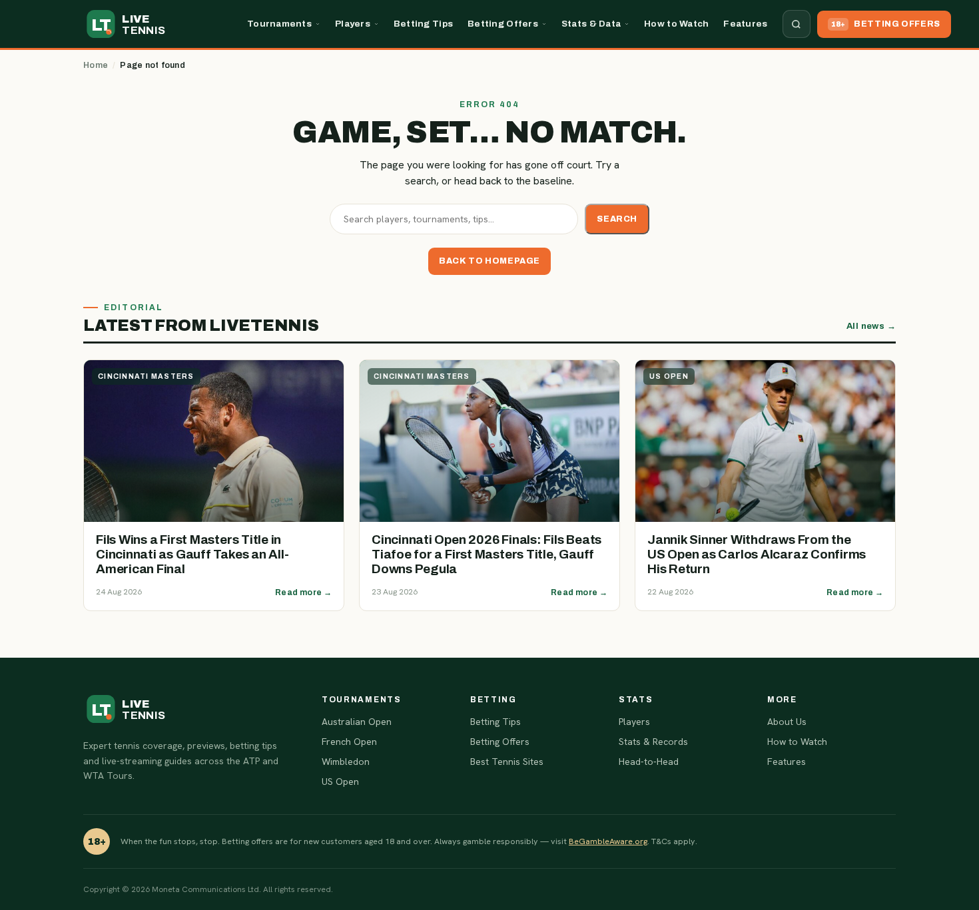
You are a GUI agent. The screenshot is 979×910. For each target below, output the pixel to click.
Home (95, 65)
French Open (349, 742)
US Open (340, 782)
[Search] (797, 24)
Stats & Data (591, 24)
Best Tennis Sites (506, 762)
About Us (787, 722)
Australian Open (357, 722)
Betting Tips (423, 24)
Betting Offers (503, 24)
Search (617, 219)
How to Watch (676, 24)
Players (352, 24)
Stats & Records (653, 742)
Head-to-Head (649, 762)
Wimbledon (346, 762)
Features (745, 24)
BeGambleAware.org (608, 841)
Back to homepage (489, 261)
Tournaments (279, 24)
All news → (871, 326)
